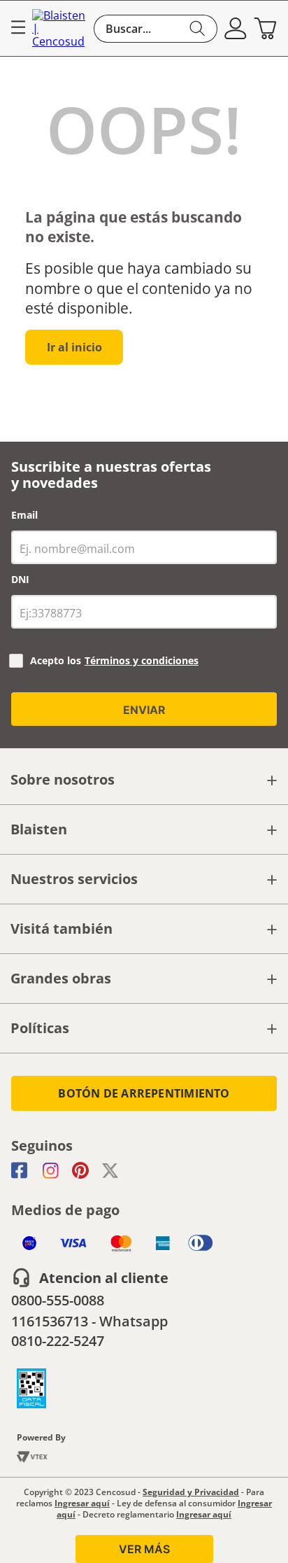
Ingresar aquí (82, 1503)
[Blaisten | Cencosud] (59, 28)
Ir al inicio (74, 347)
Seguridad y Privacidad (191, 1492)
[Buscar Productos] (197, 28)
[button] (235, 28)
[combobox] (155, 29)
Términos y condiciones (142, 660)
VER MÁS (144, 1549)
